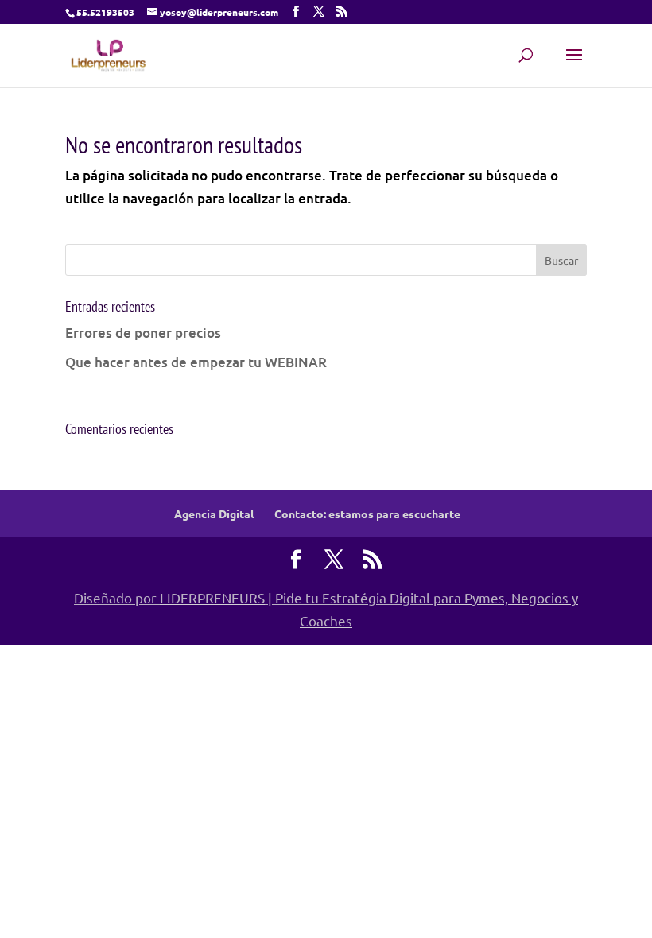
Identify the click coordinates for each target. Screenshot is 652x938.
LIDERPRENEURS (212, 597)
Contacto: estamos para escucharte (367, 513)
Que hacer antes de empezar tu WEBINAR (196, 362)
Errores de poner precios (143, 333)
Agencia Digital (214, 513)
